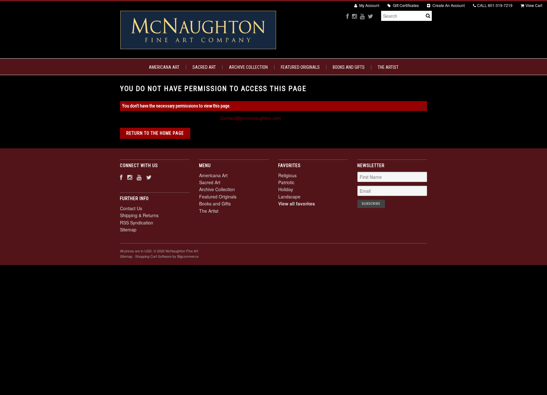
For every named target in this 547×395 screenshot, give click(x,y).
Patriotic (286, 182)
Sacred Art (204, 67)
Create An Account (448, 5)
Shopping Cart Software (153, 256)
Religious (287, 175)
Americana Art (164, 67)
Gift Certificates (405, 5)
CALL (494, 5)
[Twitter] (370, 16)
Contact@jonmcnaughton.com (250, 118)
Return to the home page (155, 133)
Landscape (289, 196)
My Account (368, 5)
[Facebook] (347, 16)
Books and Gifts (349, 67)
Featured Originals (300, 67)
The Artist (388, 67)
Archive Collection (248, 67)
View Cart (533, 5)
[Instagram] (354, 16)
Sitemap (128, 229)
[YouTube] (362, 16)
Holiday (285, 189)
